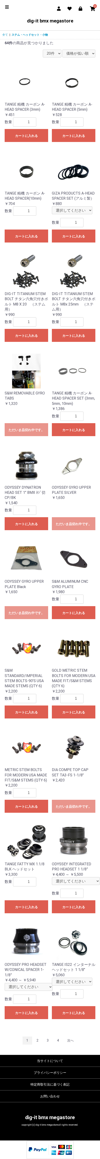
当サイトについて (50, 1061)
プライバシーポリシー (50, 1072)
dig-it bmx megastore (50, 20)
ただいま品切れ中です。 (26, 430)
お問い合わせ (50, 1096)
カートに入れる (26, 136)
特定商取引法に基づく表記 (50, 1084)
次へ (70, 1040)
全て (5, 34)
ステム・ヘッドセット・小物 (30, 34)
